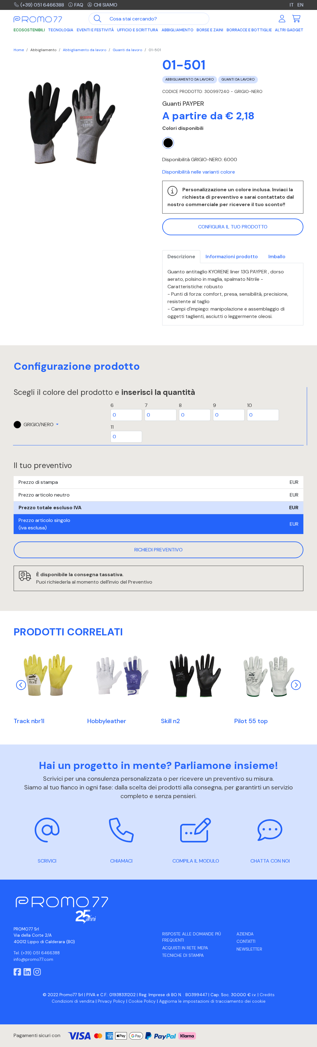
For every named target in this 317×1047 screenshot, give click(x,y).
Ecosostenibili (29, 30)
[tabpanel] (232, 294)
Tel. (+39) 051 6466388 (37, 953)
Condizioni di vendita (73, 1001)
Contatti (246, 941)
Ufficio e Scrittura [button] (137, 30)
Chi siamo (105, 5)
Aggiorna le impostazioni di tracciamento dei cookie (212, 1001)
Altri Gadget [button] (289, 30)
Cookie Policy (142, 1001)
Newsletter (249, 949)
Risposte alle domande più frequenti (191, 937)
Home (19, 49)
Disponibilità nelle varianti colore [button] (198, 172)
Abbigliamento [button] (177, 30)
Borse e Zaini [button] (210, 30)
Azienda (245, 934)
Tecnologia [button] (60, 30)
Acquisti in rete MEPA (185, 948)
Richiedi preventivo (158, 549)
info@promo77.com (33, 959)
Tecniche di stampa (183, 955)
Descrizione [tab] (181, 256)
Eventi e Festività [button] (95, 30)
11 (112, 427)
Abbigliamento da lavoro (84, 49)
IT (292, 5)
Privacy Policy (111, 1001)
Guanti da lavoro (127, 49)
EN (300, 5)
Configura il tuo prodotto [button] (232, 226)
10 (249, 405)
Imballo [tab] (276, 256)
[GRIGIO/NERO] (168, 143)
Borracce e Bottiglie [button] (249, 30)
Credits (267, 994)
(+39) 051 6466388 (42, 5)
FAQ (78, 5)
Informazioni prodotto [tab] (232, 256)
